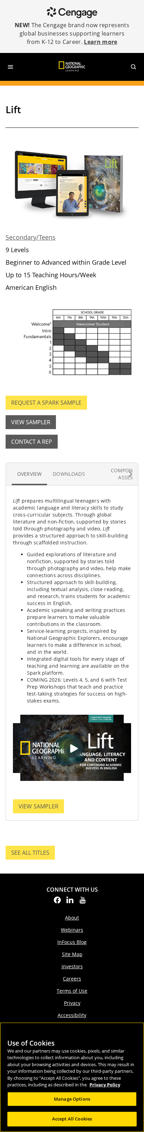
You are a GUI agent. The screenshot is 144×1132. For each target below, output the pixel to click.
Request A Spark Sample (46, 402)
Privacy (72, 1003)
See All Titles (33, 854)
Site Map (72, 954)
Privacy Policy (104, 1084)
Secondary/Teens (31, 237)
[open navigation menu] (10, 67)
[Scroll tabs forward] (130, 474)
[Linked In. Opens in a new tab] (70, 902)
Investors (72, 966)
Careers (72, 978)
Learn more (100, 42)
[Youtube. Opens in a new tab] (82, 902)
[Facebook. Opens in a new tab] (57, 902)
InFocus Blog (72, 942)
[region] (72, 1077)
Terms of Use (72, 990)
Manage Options (72, 1099)
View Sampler (30, 422)
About (72, 917)
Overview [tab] (29, 474)
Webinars (72, 929)
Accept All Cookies (72, 1119)
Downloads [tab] (69, 474)
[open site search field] (133, 67)
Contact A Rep (31, 441)
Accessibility (72, 1015)
